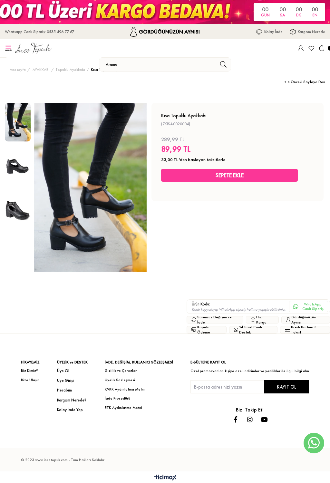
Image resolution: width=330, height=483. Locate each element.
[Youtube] (264, 419)
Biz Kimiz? (29, 370)
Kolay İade (273, 31)
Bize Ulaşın (30, 379)
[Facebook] (235, 419)
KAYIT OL (286, 387)
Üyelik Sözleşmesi (120, 379)
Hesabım (64, 390)
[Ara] (223, 64)
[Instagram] (250, 419)
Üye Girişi (65, 380)
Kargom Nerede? (71, 400)
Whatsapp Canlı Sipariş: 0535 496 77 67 (39, 31)
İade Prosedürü (117, 398)
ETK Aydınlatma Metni (123, 407)
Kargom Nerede (311, 31)
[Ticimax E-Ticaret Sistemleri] (165, 478)
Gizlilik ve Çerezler (121, 370)
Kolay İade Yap (70, 409)
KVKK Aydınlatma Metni (125, 389)
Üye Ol (63, 370)
